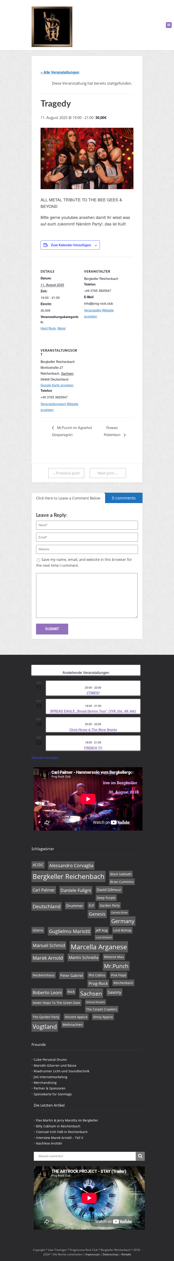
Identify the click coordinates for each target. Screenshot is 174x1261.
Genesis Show (119, 912)
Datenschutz (110, 1254)
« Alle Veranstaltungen (60, 72)
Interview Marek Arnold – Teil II (59, 1138)
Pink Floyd (118, 975)
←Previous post (66, 473)
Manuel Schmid (49, 945)
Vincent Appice (76, 1017)
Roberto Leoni (47, 992)
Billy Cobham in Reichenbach (58, 1126)
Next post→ (108, 473)
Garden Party (110, 905)
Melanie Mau (114, 957)
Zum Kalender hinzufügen (71, 245)
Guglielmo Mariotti (69, 931)
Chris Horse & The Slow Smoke (93, 729)
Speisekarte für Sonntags (53, 1094)
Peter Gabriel (71, 975)
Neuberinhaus (44, 975)
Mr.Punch (116, 966)
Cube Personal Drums (50, 1059)
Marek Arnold (48, 958)
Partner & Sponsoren (49, 1088)
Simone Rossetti (95, 1002)
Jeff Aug (102, 930)
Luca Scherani (104, 937)
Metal (61, 328)
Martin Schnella (83, 957)
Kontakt (126, 1254)
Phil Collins (97, 975)
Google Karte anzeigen (57, 385)
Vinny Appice (103, 1017)
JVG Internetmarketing (50, 1077)
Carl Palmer (44, 890)
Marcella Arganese (99, 946)
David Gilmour (109, 889)
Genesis (97, 914)
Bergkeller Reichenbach (68, 876)
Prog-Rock (98, 983)
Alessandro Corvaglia (71, 865)
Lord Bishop (122, 930)
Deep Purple (106, 898)
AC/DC (38, 864)
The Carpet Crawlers (101, 1009)
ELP (91, 905)
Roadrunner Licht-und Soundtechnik (61, 1071)
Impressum (92, 1254)
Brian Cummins (122, 882)
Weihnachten (73, 1024)
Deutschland (46, 906)
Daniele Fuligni (75, 890)
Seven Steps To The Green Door (56, 1003)
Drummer (74, 905)
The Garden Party (46, 1017)
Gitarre (38, 930)
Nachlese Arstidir (49, 1143)
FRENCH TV (93, 747)
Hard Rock (48, 328)
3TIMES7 (93, 692)
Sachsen (91, 993)
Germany (122, 921)
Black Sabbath (121, 874)
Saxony (114, 992)
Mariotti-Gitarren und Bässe (55, 1065)
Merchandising (45, 1082)
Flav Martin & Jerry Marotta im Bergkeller (67, 1120)
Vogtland (45, 1026)
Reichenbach (123, 983)
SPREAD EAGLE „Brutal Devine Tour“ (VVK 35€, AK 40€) (93, 711)
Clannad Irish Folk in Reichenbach (62, 1132)
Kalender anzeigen (44, 757)
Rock (71, 991)
